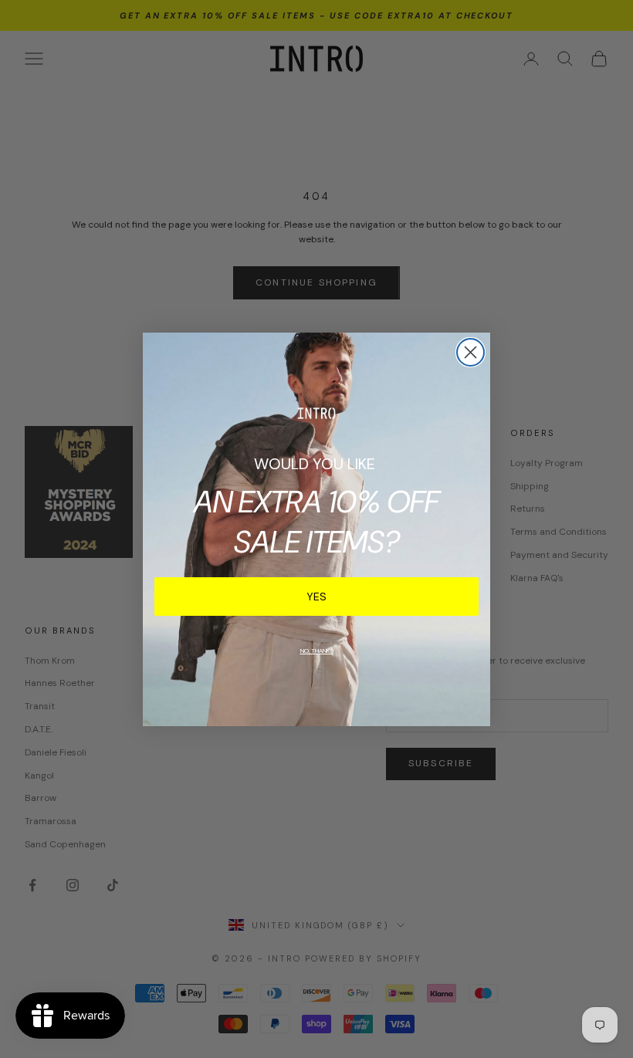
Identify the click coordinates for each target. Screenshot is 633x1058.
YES (316, 596)
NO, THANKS (316, 650)
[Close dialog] (470, 352)
